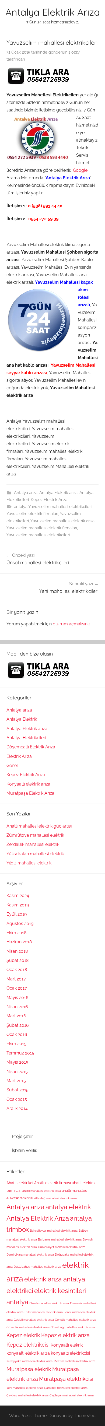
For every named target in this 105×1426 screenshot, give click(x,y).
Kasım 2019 (17, 905)
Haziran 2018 (19, 941)
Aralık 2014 (17, 1108)
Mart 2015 (16, 1080)
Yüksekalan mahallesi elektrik (35, 853)
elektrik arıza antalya (54, 1279)
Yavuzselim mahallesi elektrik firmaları (41, 527)
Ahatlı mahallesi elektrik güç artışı (39, 826)
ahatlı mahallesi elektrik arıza (41, 1190)
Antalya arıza (25, 492)
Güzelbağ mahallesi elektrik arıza (73, 1327)
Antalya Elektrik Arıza (52, 12)
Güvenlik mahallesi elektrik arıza (28, 1327)
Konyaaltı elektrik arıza (28, 784)
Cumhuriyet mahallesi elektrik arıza (61, 1247)
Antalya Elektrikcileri (26, 737)
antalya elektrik (68, 1207)
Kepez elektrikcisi (28, 1344)
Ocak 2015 (16, 1099)
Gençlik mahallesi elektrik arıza (75, 1319)
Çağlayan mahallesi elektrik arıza (72, 1395)
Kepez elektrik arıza (65, 1335)
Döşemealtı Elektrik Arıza (30, 746)
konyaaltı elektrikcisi (70, 1353)
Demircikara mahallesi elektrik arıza (30, 1254)
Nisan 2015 (17, 1071)
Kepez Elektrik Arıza (49, 499)
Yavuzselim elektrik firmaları (32, 513)
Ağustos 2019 (19, 923)
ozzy (75, 52)
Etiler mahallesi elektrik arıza (43, 1312)
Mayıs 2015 (17, 1062)
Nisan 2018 (17, 951)
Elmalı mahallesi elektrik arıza (49, 1303)
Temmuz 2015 (20, 1053)
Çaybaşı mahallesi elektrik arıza (27, 1395)
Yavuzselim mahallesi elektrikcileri (38, 534)
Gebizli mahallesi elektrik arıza (34, 1319)
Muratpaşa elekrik (28, 1369)
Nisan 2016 (17, 1006)
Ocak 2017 (16, 988)
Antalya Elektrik (21, 719)
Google (80, 170)
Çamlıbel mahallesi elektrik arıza (66, 1387)
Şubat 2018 (17, 960)
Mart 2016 (16, 1015)
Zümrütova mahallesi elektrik (35, 835)
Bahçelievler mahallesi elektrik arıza (54, 1230)
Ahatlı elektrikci (19, 1183)
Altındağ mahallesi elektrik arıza (55, 1198)
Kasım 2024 (17, 895)
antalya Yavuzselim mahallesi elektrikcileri (53, 506)
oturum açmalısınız (71, 623)
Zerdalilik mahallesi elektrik (32, 844)
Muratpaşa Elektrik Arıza (30, 793)
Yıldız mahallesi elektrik (28, 863)
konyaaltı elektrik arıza (28, 1353)
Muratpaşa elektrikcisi (66, 1379)
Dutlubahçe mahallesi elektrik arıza (37, 1266)
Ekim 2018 (16, 932)
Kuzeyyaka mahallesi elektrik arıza (29, 1361)
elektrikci (19, 1291)
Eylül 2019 (16, 914)
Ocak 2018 (16, 969)
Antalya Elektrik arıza (58, 492)
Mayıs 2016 (17, 997)
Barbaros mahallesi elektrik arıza (60, 1239)
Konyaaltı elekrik (67, 1345)
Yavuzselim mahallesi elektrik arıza (62, 520)
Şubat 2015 (17, 1089)
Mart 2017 (16, 979)
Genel (12, 765)
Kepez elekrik (23, 1335)
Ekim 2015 (16, 1043)
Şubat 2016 (17, 1025)
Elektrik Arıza (19, 756)
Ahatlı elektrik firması (52, 1183)
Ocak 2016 (16, 1034)
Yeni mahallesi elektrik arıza (24, 1387)
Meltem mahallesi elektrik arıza (74, 1361)
